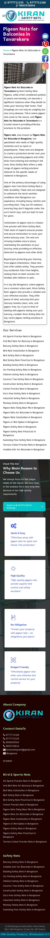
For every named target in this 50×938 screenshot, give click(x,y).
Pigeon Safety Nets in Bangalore (19, 427)
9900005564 (12, 742)
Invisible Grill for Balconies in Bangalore (23, 449)
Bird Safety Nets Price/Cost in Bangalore (24, 360)
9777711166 (12, 735)
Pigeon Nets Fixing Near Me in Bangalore (24, 408)
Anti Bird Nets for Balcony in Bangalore (23, 341)
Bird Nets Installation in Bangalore (21, 350)
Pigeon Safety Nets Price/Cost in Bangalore (19, 433)
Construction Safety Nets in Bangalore (23, 384)
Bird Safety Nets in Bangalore (18, 355)
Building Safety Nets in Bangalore (20, 365)
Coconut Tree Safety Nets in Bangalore (23, 379)
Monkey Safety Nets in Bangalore (20, 403)
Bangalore (11, 753)
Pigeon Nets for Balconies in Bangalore (23, 412)
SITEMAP (7, 761)
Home (6, 50)
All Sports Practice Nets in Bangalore (22, 336)
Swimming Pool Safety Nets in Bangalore (24, 440)
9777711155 (12, 738)
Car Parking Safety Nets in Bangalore (22, 369)
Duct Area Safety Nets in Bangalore (21, 393)
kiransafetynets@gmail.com (20, 749)
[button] (3, 16)
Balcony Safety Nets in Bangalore (20, 346)
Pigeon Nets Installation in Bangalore (22, 417)
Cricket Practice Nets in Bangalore (20, 389)
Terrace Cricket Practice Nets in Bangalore (25, 445)
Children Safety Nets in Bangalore (20, 374)
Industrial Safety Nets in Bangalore (21, 398)
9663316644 (12, 746)
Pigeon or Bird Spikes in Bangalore (20, 422)
